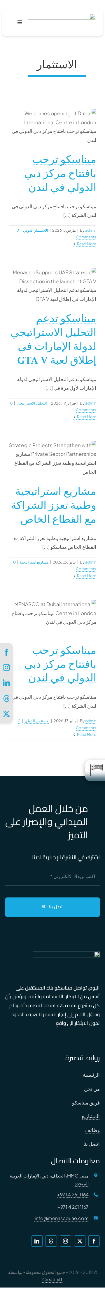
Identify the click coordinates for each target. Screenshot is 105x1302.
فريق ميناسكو (86, 1102)
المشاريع (91, 1116)
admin (90, 230)
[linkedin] (37, 1241)
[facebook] (94, 1241)
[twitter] (79, 1241)
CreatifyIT (52, 1279)
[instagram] (65, 1241)
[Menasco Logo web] (61, 16)
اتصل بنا (91, 1143)
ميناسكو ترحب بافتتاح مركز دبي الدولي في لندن (60, 173)
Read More (86, 244)
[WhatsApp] (6, 698)
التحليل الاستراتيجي (32, 403)
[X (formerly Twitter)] (6, 713)
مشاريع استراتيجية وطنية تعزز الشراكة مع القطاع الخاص (53, 505)
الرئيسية (91, 1074)
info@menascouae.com (62, 1218)
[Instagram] (6, 667)
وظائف (92, 1130)
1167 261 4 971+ (73, 1207)
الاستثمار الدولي (35, 230)
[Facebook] (6, 652)
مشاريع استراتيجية (34, 562)
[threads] (51, 1241)
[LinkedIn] (6, 683)
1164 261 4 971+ (73, 1194)
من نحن (92, 1088)
